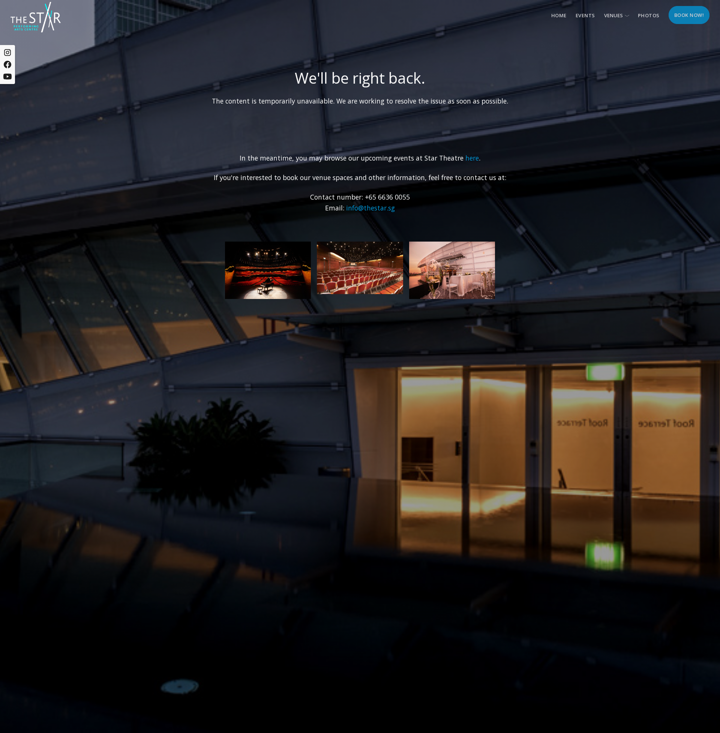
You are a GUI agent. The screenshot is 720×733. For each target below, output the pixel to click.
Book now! (689, 15)
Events (585, 15)
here (472, 157)
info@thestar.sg (370, 207)
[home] (35, 17)
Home (559, 15)
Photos (649, 15)
